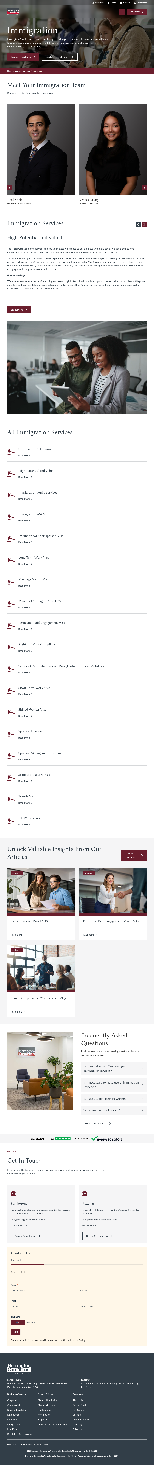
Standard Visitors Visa (34, 775)
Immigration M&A (31, 514)
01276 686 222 (19, 1225)
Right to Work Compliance (37, 644)
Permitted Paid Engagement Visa (41, 623)
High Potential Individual (36, 471)
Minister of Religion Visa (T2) (39, 601)
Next (15, 1331)
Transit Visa (26, 796)
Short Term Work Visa (34, 688)
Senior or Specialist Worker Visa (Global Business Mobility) (61, 666)
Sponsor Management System (39, 753)
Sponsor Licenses (30, 731)
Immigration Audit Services (37, 492)
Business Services (22, 71)
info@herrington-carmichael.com (28, 1219)
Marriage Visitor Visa (33, 579)
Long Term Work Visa (33, 558)
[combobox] (18, 1322)
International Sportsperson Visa (40, 536)
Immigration (16, 873)
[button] (144, 187)
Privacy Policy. (78, 1340)
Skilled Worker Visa (32, 710)
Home (9, 71)
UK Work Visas (29, 818)
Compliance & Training (34, 449)
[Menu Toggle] (122, 12)
